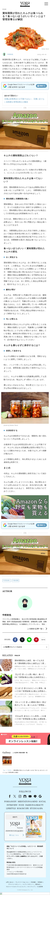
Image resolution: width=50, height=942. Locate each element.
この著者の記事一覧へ (35, 629)
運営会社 (37, 884)
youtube (30, 796)
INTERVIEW (12, 805)
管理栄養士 (7, 580)
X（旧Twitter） (14, 796)
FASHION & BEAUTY (34, 805)
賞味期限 (16, 580)
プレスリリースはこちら (22, 882)
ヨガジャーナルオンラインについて (15, 886)
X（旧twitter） (22, 639)
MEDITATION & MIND (28, 801)
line (35, 796)
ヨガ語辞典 (40, 886)
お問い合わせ (9, 882)
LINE (29, 639)
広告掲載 (33, 882)
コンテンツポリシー (27, 884)
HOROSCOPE (23, 808)
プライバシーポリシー (14, 884)
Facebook (15, 639)
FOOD (21, 805)
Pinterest (36, 639)
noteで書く (43, 639)
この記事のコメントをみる (12, 647)
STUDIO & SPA (36, 808)
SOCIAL (42, 801)
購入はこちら (14, 835)
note (24, 796)
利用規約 (40, 882)
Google (40, 796)
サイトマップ (31, 886)
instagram (19, 796)
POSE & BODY (10, 801)
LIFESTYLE (11, 808)
